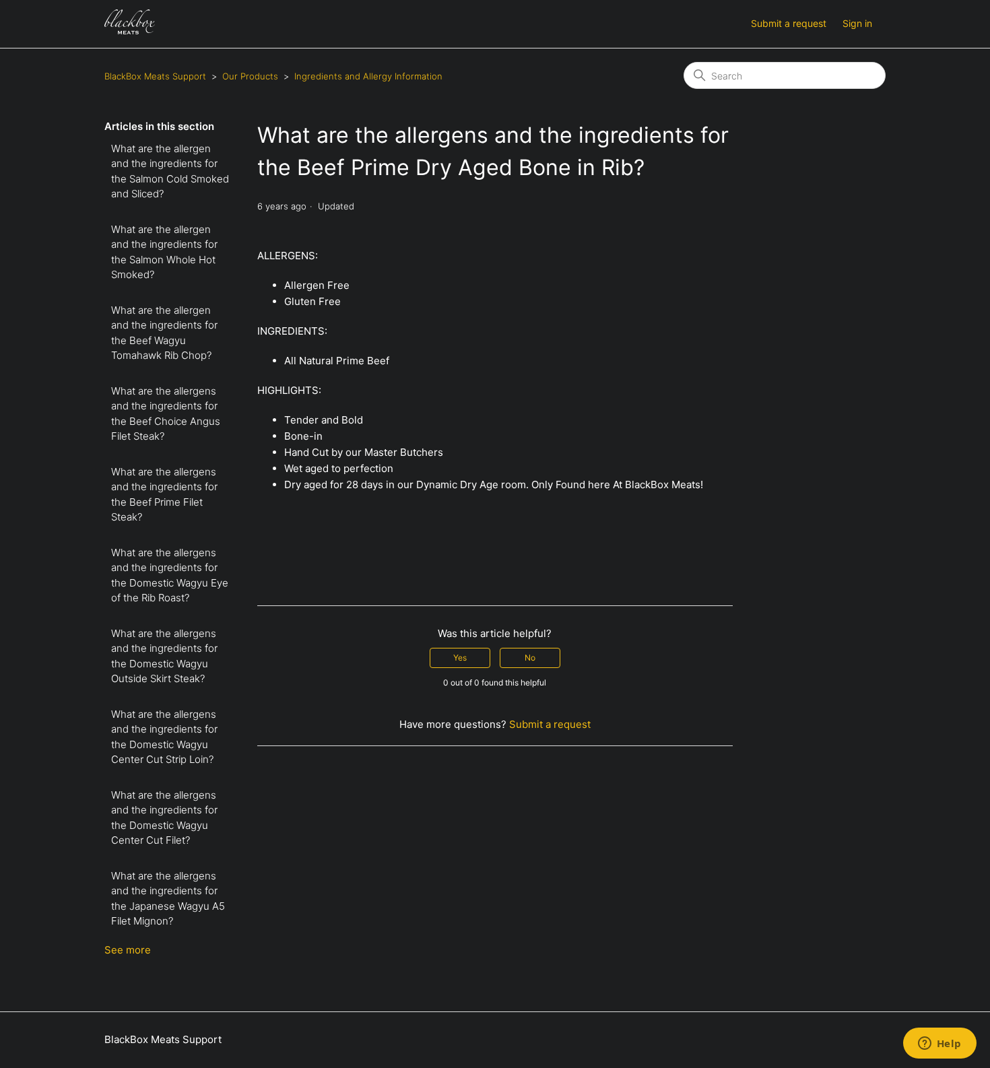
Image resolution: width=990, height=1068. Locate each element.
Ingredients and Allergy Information (368, 76)
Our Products (250, 76)
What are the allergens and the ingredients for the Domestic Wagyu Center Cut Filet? (164, 818)
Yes (460, 658)
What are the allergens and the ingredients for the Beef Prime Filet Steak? (164, 494)
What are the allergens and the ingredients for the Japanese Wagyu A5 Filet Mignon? (168, 898)
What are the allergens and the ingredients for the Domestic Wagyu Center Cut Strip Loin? (164, 737)
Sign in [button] (857, 23)
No (530, 658)
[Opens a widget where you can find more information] (939, 1044)
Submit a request (788, 23)
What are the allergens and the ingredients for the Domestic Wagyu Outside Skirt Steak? (164, 656)
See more (127, 949)
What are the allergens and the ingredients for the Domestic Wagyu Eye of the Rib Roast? (169, 575)
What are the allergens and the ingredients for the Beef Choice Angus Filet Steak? (165, 414)
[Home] (129, 30)
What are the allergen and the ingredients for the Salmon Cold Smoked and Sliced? (170, 171)
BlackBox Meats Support (155, 76)
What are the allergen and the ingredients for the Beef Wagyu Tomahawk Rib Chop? (164, 333)
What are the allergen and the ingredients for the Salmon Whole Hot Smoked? (164, 252)
